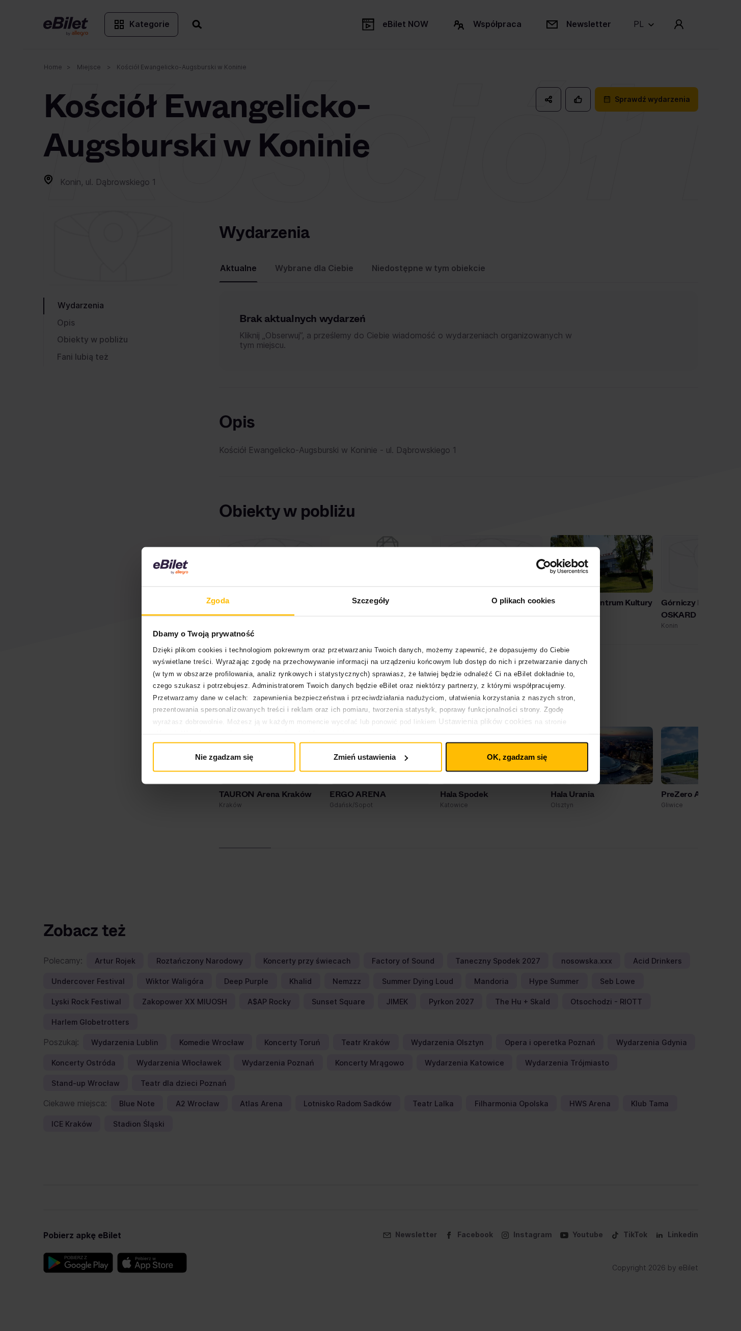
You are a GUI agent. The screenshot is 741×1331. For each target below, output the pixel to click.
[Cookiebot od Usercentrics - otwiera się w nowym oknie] (543, 566)
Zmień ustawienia (365, 757)
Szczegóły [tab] (370, 600)
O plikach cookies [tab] (523, 600)
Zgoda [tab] (217, 600)
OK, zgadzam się (517, 757)
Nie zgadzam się (224, 757)
